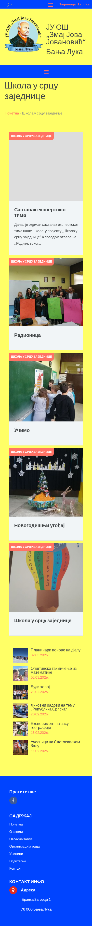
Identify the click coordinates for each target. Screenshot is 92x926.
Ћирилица (67, 4)
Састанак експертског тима (40, 212)
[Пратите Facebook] (13, 800)
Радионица (27, 335)
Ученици (16, 854)
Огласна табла (21, 839)
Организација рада (24, 846)
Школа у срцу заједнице (31, 136)
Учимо (22, 430)
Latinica (84, 4)
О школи (16, 832)
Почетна (16, 824)
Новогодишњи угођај (39, 525)
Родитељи (17, 861)
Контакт (15, 868)
